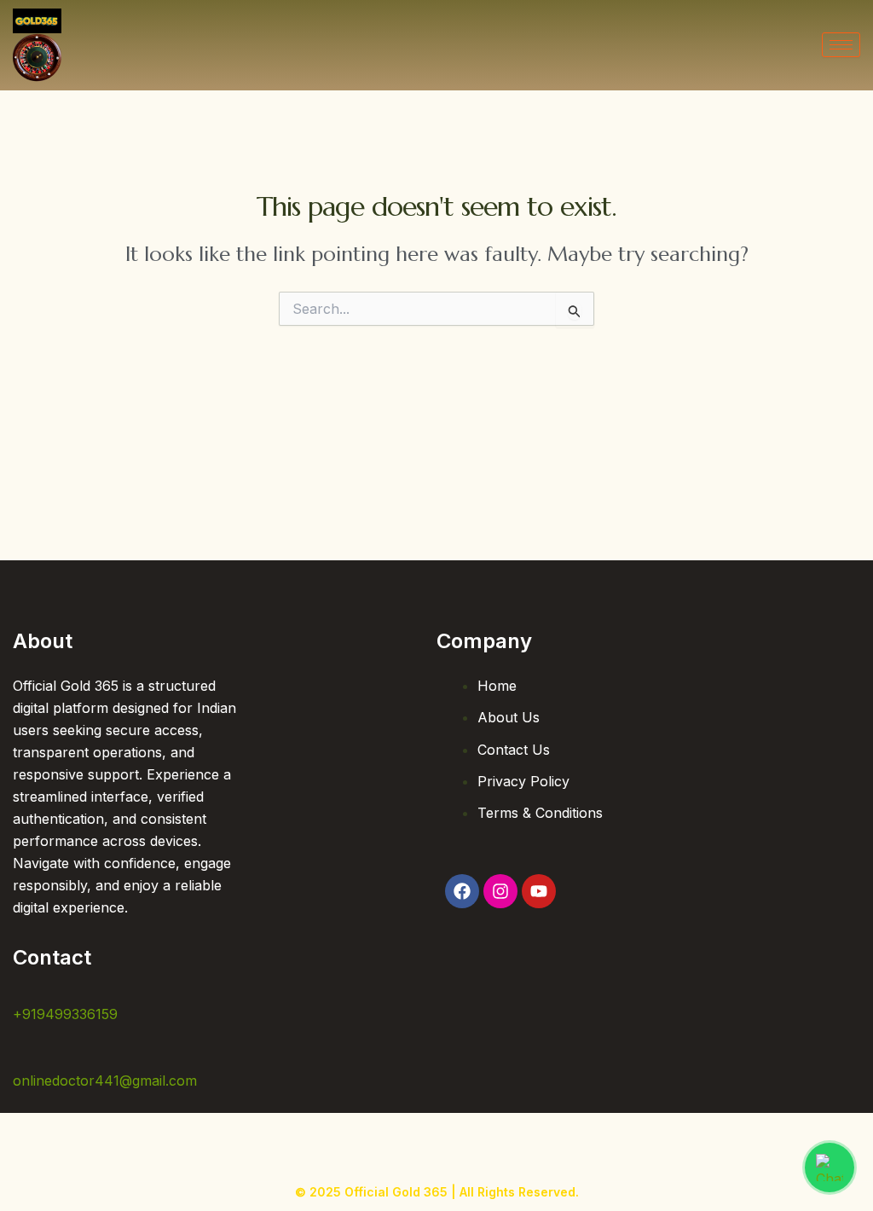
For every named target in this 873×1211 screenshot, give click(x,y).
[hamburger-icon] (841, 44)
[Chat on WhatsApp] (829, 1167)
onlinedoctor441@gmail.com (105, 1080)
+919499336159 (65, 1014)
